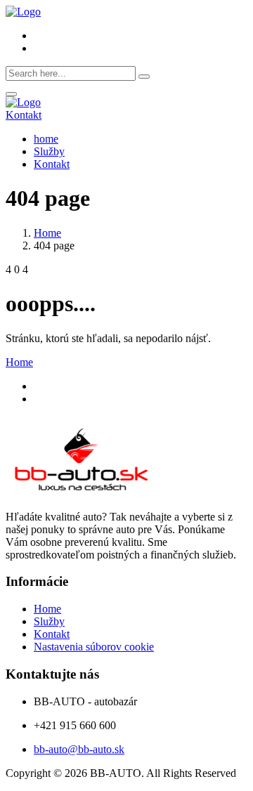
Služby (49, 151)
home (46, 139)
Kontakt (23, 115)
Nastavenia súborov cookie (94, 647)
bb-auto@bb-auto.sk (79, 749)
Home (47, 233)
